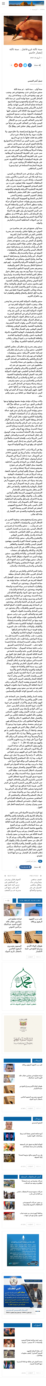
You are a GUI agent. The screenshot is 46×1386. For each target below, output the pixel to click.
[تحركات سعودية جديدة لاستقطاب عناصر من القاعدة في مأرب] (9, 1194)
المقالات (39, 905)
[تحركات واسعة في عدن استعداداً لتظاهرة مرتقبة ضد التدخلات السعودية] (9, 1184)
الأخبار (19, 905)
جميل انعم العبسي (31, 861)
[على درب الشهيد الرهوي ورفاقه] (33, 910)
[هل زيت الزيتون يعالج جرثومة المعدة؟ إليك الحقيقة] (9, 1158)
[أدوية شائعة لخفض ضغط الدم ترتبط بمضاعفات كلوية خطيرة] (9, 1136)
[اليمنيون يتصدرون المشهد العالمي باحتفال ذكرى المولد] (12, 937)
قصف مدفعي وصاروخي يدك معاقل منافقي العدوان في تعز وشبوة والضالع (36, 885)
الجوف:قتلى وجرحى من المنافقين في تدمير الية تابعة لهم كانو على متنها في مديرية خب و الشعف (12, 885)
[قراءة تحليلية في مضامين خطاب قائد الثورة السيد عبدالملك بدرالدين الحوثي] (12, 910)
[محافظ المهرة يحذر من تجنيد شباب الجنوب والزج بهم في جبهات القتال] (9, 1216)
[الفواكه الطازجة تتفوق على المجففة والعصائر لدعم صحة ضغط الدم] (9, 1147)
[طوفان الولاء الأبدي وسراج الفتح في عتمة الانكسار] (33, 937)
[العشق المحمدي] (9, 1126)
